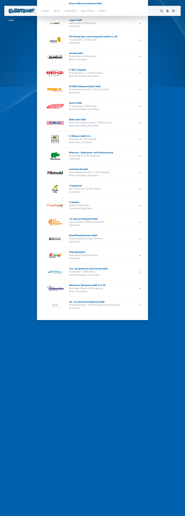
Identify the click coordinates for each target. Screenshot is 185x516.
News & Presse (87, 11)
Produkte (45, 11)
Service (57, 11)
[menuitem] (45, 11)
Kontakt (102, 11)
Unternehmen (71, 11)
